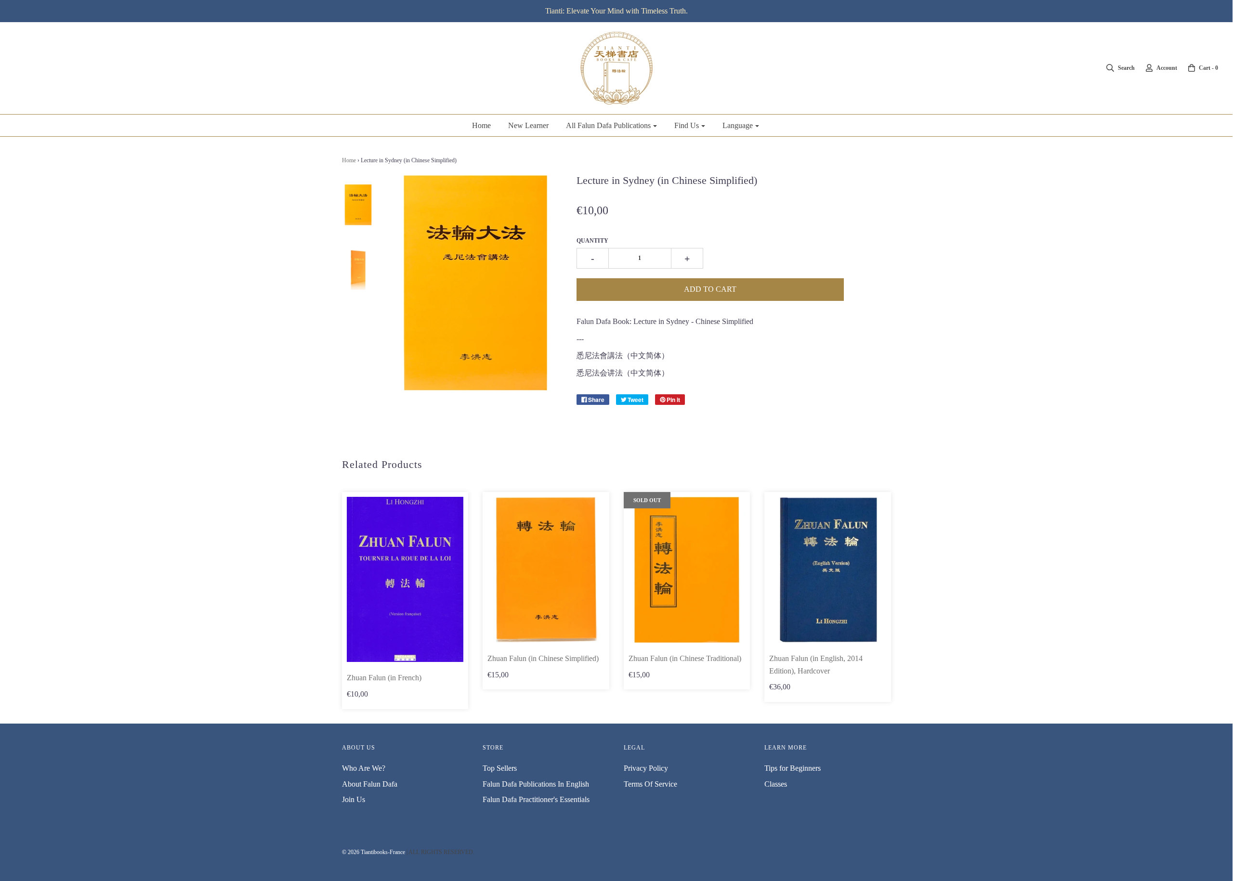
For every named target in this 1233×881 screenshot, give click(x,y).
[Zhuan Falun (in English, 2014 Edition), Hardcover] (827, 570)
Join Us (353, 799)
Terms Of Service (650, 784)
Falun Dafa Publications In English (536, 784)
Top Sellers (500, 768)
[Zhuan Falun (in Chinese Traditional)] (687, 570)
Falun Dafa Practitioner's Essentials (536, 799)
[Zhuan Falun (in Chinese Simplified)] (545, 570)
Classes (775, 784)
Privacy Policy (646, 768)
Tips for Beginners (792, 768)
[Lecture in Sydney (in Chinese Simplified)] (358, 204)
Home (481, 125)
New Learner (528, 125)
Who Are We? (363, 768)
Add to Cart (710, 289)
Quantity (592, 240)
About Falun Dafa (369, 784)
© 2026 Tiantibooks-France (373, 852)
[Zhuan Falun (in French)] (405, 579)
